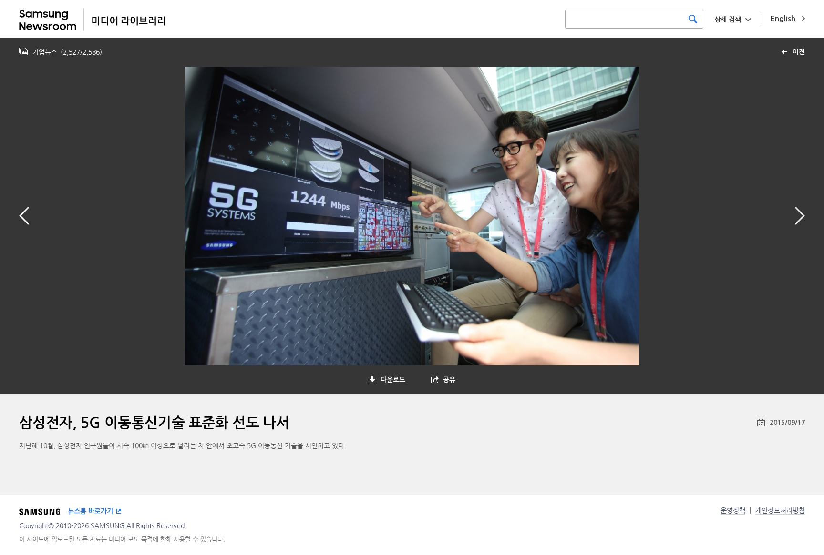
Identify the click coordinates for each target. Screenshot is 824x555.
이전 (799, 52)
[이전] (24, 216)
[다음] (800, 216)
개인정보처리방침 (780, 510)
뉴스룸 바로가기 (90, 511)
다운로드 (393, 379)
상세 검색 (727, 19)
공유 (449, 379)
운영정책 (733, 510)
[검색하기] (692, 19)
